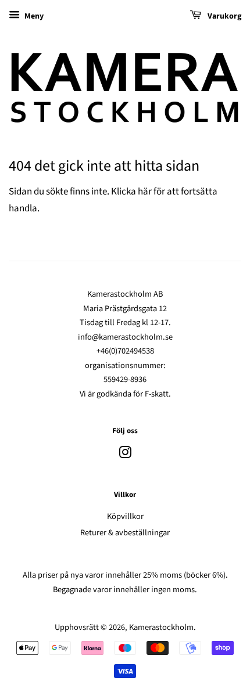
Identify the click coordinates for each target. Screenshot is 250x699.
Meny (33, 16)
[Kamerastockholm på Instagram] (125, 455)
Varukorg (223, 16)
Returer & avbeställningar (125, 533)
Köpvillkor (125, 516)
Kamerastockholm (161, 627)
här (145, 192)
